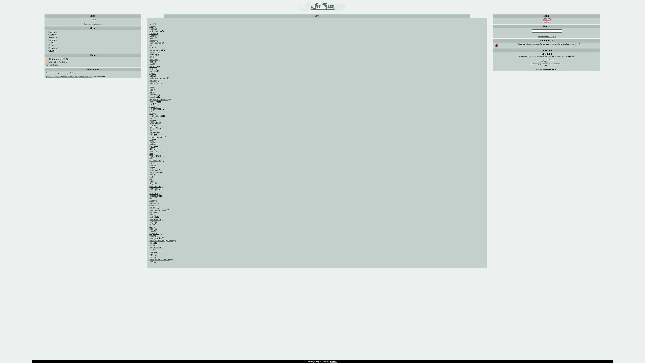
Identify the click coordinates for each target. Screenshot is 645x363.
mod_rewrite (155, 238)
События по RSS (58, 59)
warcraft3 (153, 123)
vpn (151, 231)
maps (152, 229)
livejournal (154, 233)
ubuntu (152, 80)
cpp (151, 26)
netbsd (152, 217)
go (150, 64)
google (152, 212)
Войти (93, 19)
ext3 (151, 177)
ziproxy (152, 125)
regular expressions (158, 99)
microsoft (153, 102)
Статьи (51, 40)
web (151, 48)
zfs (150, 250)
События (52, 34)
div (150, 130)
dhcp (151, 198)
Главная (52, 32)
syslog (152, 106)
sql (150, 163)
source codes (155, 116)
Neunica (333, 361)
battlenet (153, 189)
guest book (154, 128)
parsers (152, 203)
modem (152, 165)
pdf (150, 158)
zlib (151, 139)
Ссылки (52, 51)
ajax (151, 118)
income (152, 236)
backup (152, 92)
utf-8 (151, 90)
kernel (152, 69)
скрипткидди (155, 109)
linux (151, 29)
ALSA (152, 224)
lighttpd (152, 73)
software (153, 144)
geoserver (154, 196)
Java (151, 200)
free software (155, 156)
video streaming (156, 137)
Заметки (52, 37)
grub (151, 243)
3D (150, 57)
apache (152, 36)
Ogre (151, 184)
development (155, 186)
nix (150, 45)
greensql (153, 208)
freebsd (152, 257)
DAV (151, 262)
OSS (151, 135)
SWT (151, 222)
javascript (153, 33)
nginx (152, 255)
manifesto (153, 193)
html (151, 182)
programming (155, 50)
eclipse (152, 88)
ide (150, 149)
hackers (153, 66)
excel (151, 191)
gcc (151, 120)
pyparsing (154, 170)
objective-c (154, 83)
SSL (151, 153)
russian (152, 245)
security (153, 52)
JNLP (152, 104)
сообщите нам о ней (571, 44)
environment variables (159, 259)
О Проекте (53, 48)
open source (155, 43)
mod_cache (154, 151)
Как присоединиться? (93, 24)
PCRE (152, 142)
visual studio (155, 160)
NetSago (54, 65)
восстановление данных (161, 240)
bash (151, 38)
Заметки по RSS (58, 62)
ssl (150, 226)
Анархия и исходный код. (56, 73)
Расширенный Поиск (547, 36)
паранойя (154, 132)
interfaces (153, 252)
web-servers (155, 31)
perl (151, 24)
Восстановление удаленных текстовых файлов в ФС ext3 (69, 76)
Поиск (51, 45)
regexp (152, 71)
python (152, 55)
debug (152, 175)
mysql (152, 40)
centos (152, 205)
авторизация (155, 172)
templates (153, 59)
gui (150, 179)
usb (151, 113)
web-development (157, 78)
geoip (152, 146)
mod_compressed (157, 210)
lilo (150, 85)
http (151, 76)
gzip (151, 62)
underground (155, 248)
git (150, 168)
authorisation (155, 219)
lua (150, 111)
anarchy (153, 95)
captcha (153, 97)
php (151, 215)
